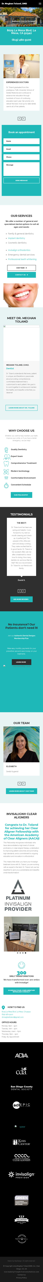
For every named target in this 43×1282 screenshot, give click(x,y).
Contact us (21, 1275)
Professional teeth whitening (22, 259)
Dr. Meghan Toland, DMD (14, 3)
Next (35, 933)
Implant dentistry (16, 238)
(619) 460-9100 (21, 39)
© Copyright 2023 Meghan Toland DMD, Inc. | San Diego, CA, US (21, 1267)
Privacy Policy (21, 1278)
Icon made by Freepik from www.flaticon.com (21, 1272)
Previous (7, 933)
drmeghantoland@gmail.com (13, 1017)
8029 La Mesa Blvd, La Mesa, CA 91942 (21, 32)
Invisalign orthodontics (19, 250)
